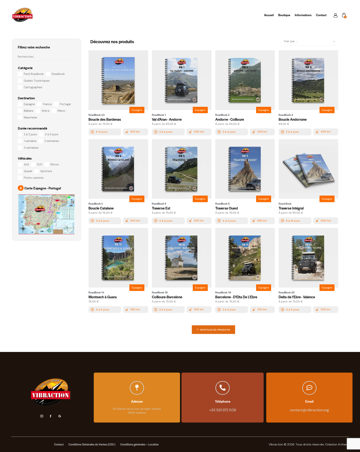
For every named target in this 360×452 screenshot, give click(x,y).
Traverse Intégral (291, 208)
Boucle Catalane (101, 208)
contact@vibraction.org (309, 410)
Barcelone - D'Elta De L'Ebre (236, 297)
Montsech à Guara (102, 297)
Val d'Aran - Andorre (167, 119)
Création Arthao (336, 444)
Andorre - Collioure (229, 119)
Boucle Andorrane (293, 119)
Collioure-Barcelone (167, 297)
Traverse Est (161, 208)
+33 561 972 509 (222, 410)
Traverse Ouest (226, 208)
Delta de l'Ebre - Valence (297, 297)
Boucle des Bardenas (104, 119)
